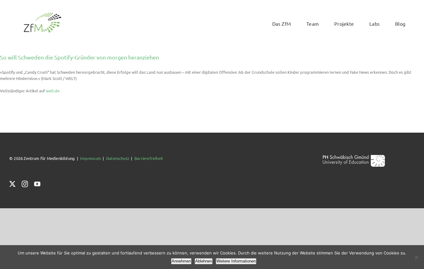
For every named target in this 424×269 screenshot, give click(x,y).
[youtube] (37, 184)
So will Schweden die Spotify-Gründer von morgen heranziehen (79, 57)
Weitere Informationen (236, 261)
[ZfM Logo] (42, 14)
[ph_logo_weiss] (354, 157)
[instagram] (25, 184)
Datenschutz (117, 158)
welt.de (53, 90)
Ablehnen (203, 261)
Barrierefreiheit (148, 158)
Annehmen (181, 261)
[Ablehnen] (416, 257)
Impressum (90, 158)
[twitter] (12, 184)
